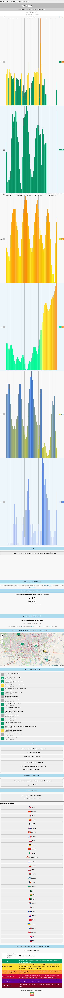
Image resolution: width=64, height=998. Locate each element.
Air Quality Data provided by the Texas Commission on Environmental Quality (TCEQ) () (26, 585)
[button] (44, 652)
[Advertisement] (32, 568)
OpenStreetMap (55, 665)
